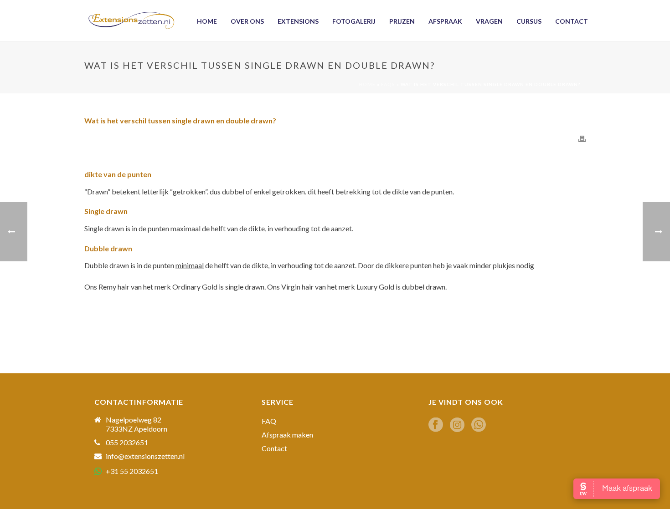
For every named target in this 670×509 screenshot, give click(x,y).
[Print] (582, 138)
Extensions (298, 21)
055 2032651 (127, 442)
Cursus (528, 21)
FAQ (269, 421)
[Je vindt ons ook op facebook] (435, 425)
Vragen (489, 21)
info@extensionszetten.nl (145, 456)
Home (207, 21)
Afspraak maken (287, 435)
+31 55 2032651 (132, 471)
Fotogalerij (354, 21)
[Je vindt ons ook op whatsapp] (478, 425)
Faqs (388, 84)
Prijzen (402, 21)
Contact (571, 21)
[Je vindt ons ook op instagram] (457, 425)
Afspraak (445, 21)
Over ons (247, 21)
